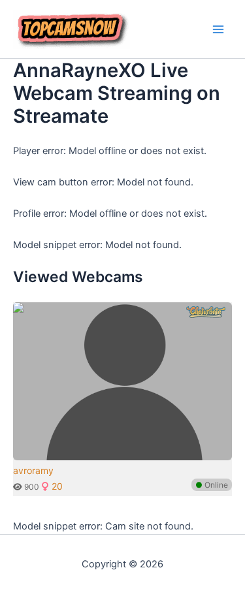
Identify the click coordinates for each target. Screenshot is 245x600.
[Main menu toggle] (218, 29)
